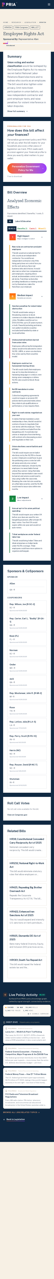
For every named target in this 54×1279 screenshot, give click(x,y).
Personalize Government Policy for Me (26, 168)
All (10, 221)
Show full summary (16, 111)
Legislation (30, 22)
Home (5, 22)
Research (16, 22)
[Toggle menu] (49, 4)
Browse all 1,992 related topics (20, 1112)
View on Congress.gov (17, 815)
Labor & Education (23, 221)
